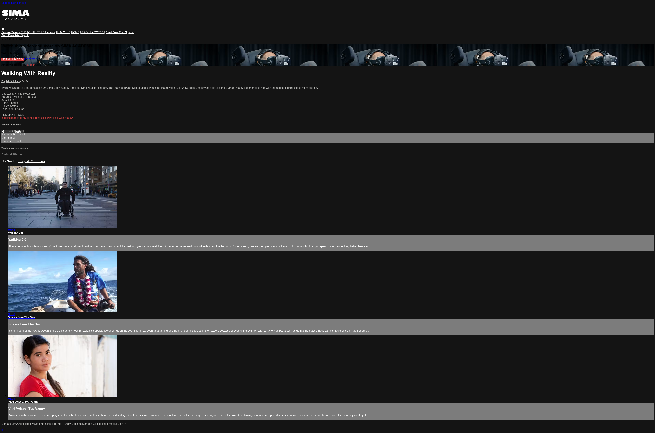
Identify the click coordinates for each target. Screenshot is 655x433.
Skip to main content (13, 2)
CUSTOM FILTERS (33, 32)
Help (50, 423)
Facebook (7, 131)
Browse (6, 32)
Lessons (50, 32)
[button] (3, 29)
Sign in (129, 32)
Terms (58, 423)
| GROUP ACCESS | (92, 32)
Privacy (66, 423)
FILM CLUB (63, 32)
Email (20, 131)
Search (16, 32)
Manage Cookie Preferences (100, 423)
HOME (75, 32)
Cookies (76, 423)
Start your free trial (12, 59)
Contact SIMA (9, 423)
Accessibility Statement (32, 423)
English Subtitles (10, 81)
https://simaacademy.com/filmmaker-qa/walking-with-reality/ (37, 117)
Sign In (25, 35)
